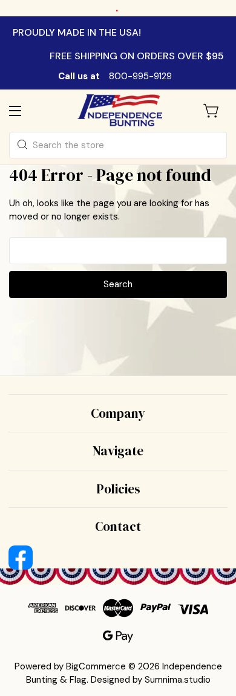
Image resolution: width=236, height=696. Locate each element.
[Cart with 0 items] (212, 110)
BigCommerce (96, 666)
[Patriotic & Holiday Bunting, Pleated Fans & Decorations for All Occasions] (119, 110)
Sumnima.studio (178, 680)
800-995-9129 (140, 76)
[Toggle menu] (25, 110)
